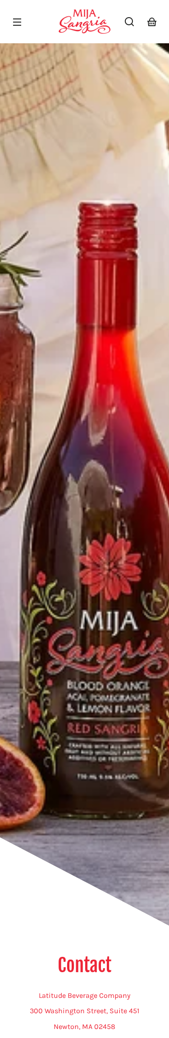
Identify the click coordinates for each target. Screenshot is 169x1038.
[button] (129, 22)
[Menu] (17, 22)
